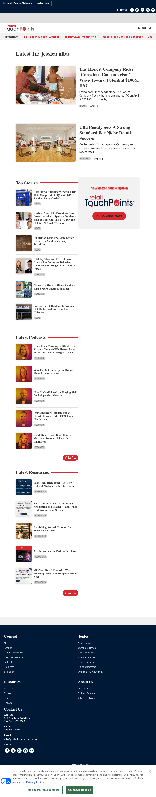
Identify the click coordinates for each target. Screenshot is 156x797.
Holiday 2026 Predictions (80, 36)
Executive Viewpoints (14, 657)
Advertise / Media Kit (88, 698)
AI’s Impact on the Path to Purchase (55, 551)
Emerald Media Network (17, 3)
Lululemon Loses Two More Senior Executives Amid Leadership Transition (54, 241)
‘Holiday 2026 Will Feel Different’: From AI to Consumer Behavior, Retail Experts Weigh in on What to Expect (54, 263)
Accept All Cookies (79, 789)
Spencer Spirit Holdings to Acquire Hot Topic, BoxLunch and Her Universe (54, 309)
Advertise (43, 3)
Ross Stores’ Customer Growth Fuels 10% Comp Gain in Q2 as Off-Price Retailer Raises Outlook (55, 195)
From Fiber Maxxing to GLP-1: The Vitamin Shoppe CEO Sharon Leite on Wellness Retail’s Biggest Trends (55, 349)
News (83, 106)
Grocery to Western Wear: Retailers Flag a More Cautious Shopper (54, 286)
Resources (40, 492)
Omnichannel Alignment (90, 672)
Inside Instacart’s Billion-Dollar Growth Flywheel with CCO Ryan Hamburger (53, 416)
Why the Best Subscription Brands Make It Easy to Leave (53, 371)
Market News (84, 643)
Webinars (8, 689)
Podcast (8, 662)
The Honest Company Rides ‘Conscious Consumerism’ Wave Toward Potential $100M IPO (109, 77)
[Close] (150, 771)
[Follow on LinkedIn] (137, 10)
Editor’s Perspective (13, 653)
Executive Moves (86, 653)
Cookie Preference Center (44, 789)
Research (8, 693)
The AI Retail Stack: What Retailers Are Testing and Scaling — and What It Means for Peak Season (55, 506)
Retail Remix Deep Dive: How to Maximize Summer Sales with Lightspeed (52, 438)
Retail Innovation (86, 662)
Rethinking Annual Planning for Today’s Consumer (52, 528)
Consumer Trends (87, 648)
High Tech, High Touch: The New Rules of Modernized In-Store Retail (54, 484)
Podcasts (40, 358)
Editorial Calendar (87, 693)
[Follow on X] (142, 10)
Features (85, 158)
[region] (78, 781)
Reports (8, 698)
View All (70, 457)
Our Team (83, 689)
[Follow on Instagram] (148, 10)
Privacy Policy (35, 782)
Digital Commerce (87, 667)
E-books (8, 703)
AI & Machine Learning (89, 657)
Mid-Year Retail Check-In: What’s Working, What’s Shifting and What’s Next (56, 573)
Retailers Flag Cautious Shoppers (122, 36)
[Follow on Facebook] (132, 10)
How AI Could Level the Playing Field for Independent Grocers (55, 393)
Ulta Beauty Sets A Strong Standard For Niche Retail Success (105, 132)
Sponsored (9, 672)
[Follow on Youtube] (153, 10)
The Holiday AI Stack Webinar (40, 36)
